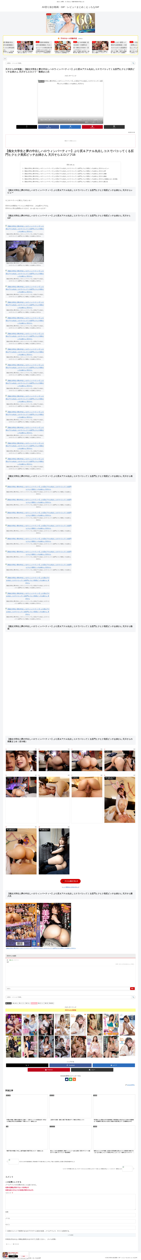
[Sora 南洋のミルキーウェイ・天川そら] (127, 1024)
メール (7, 1218)
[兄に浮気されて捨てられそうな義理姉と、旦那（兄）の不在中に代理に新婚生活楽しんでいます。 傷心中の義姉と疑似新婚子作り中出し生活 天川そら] (111, 1046)
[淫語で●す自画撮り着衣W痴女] (14, 1046)
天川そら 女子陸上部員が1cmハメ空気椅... (126, 964)
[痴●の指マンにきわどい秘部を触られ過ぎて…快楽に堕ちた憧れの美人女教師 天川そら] (46, 1024)
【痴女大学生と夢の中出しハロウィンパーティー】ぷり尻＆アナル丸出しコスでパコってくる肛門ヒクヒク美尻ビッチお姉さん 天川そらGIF (65, 171)
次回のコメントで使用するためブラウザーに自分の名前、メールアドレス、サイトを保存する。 (38, 1231)
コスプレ (22, 1003)
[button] (114, 127)
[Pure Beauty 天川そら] (79, 1024)
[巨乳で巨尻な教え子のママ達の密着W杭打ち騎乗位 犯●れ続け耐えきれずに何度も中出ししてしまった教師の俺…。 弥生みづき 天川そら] (79, 1046)
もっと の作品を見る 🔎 (70, 887)
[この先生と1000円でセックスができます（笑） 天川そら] (46, 1046)
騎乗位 (52, 1003)
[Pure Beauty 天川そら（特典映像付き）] (127, 1046)
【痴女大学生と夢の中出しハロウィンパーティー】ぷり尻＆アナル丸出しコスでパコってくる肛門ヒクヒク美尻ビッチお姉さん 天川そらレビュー (66, 168)
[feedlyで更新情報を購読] (70, 1079)
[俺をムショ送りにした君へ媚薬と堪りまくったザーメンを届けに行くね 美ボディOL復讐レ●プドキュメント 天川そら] (62, 1046)
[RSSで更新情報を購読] (74, 1079)
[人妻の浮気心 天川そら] (62, 1024)
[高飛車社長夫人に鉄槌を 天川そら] (95, 1024)
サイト (7, 1224)
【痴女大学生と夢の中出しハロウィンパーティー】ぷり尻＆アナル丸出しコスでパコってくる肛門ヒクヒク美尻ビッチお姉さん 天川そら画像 (65, 173)
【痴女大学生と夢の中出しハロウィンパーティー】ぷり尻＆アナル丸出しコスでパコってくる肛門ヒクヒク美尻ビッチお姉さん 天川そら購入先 (66, 181)
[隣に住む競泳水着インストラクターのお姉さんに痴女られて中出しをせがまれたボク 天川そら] (30, 1046)
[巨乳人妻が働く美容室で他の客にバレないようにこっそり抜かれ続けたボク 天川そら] (30, 1024)
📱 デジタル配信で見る (70, 881)
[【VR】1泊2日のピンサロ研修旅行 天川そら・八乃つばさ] (14, 1024)
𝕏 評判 (13, 1256)
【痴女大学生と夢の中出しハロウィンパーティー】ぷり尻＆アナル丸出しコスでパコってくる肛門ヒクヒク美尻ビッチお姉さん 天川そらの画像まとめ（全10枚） (71, 179)
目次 (68, 164)
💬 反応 (23, 1256)
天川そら (35, 1003)
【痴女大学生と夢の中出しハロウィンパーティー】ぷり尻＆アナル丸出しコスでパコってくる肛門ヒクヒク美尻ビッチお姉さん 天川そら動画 (65, 176)
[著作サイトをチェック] (66, 1079)
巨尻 (47, 1003)
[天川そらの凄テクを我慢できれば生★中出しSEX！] (111, 1024)
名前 (6, 1212)
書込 (132, 988)
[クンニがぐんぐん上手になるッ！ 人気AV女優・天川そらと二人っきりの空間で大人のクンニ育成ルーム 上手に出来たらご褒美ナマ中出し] (95, 1046)
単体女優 (9, 1003)
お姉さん (16, 1003)
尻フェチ (42, 1003)
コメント (9, 1193)
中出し (28, 1003)
